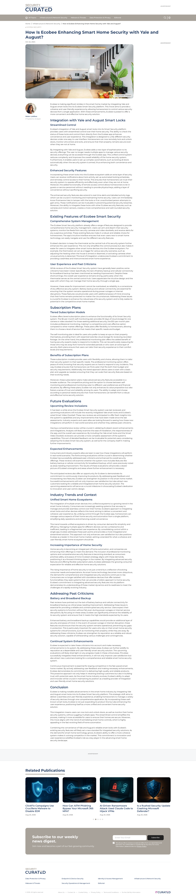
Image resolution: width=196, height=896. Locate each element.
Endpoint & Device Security (72, 879)
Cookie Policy (83, 892)
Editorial (117, 18)
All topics (32, 18)
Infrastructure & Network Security (53, 18)
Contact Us (71, 892)
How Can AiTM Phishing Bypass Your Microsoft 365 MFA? (78, 808)
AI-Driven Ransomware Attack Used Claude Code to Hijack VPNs (116, 808)
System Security (34, 27)
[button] (93, 819)
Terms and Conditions (111, 892)
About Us (61, 892)
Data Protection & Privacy (100, 18)
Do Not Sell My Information (131, 892)
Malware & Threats (78, 18)
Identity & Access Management (110, 879)
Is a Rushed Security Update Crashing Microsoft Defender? (153, 808)
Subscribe (155, 838)
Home (27, 24)
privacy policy (141, 846)
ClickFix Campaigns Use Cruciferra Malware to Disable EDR (39, 808)
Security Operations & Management (76, 883)
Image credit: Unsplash (123, 95)
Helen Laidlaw (31, 116)
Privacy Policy (95, 892)
